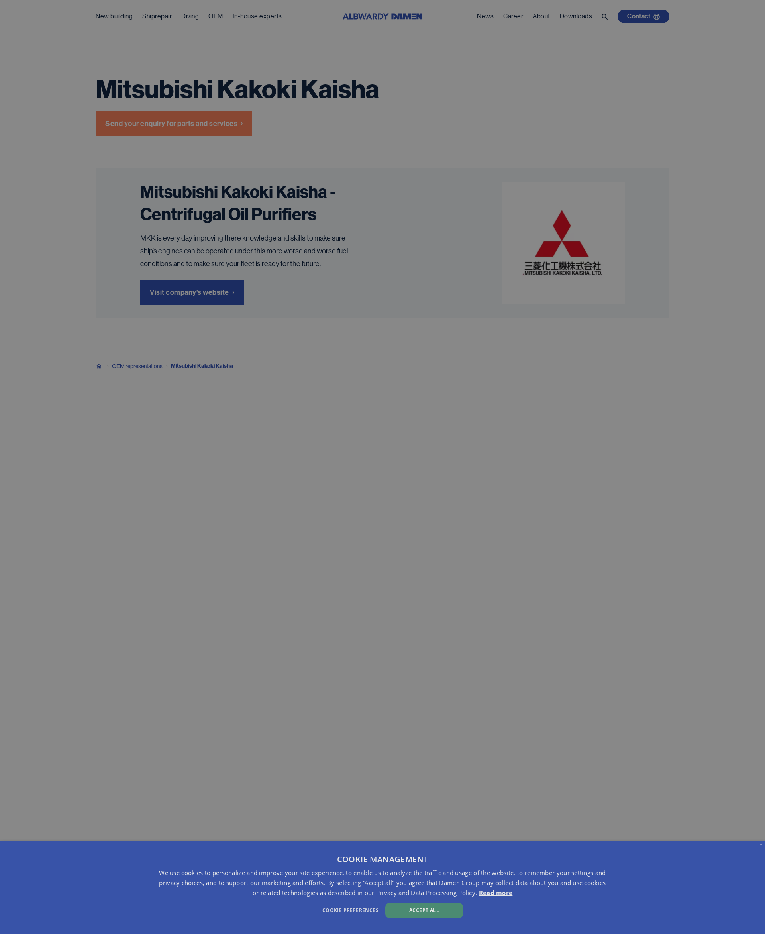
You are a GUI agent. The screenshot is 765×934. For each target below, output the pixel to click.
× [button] (761, 845)
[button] (257, 909)
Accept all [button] (424, 910)
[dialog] (382, 887)
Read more (496, 893)
